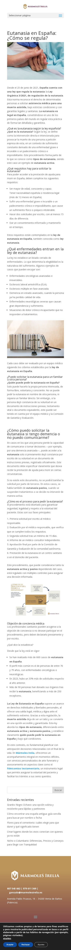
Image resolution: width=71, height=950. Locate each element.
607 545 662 (13, 888)
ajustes (7, 938)
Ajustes (41, 944)
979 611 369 (29, 888)
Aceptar (10, 944)
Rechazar (25, 944)
